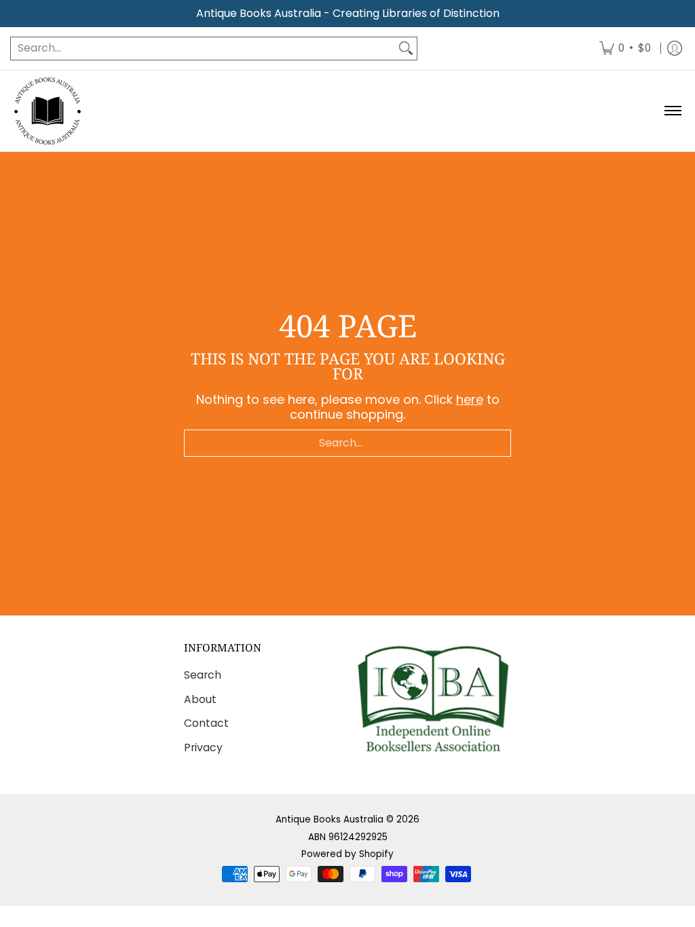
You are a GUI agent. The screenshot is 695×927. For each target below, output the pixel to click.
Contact (206, 723)
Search (202, 675)
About (200, 699)
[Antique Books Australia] (47, 111)
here (469, 399)
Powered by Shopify (347, 854)
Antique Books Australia (329, 819)
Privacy (203, 747)
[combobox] (203, 48)
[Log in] (674, 48)
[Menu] (672, 111)
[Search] (406, 48)
